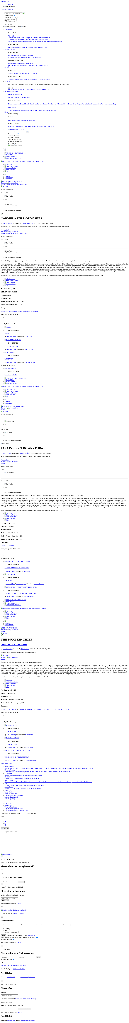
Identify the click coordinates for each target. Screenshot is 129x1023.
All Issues (27, 89)
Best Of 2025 (34, 47)
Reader (7, 928)
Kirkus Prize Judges (36, 775)
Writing (10, 97)
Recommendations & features (36, 110)
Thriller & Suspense (26, 37)
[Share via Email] (10, 169)
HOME (7, 333)
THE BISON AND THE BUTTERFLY (17, 757)
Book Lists (14, 771)
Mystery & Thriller (29, 57)
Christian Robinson (27, 223)
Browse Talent (23, 126)
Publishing (20, 97)
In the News (21, 65)
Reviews (7, 176)
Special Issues (20, 89)
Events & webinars (50, 110)
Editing (15, 97)
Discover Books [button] (9, 766)
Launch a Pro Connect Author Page (62, 782)
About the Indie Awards (15, 80)
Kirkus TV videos (57, 771)
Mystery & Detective (38, 37)
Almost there (5, 900)
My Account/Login (39, 785)
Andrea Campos (39, 584)
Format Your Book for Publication (53, 104)
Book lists (18, 47)
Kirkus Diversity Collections (13, 785)
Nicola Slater (25, 649)
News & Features (10, 19)
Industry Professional (11, 932)
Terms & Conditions (11, 793)
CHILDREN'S (9, 178)
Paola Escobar (29, 349)
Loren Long (28, 336)
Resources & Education (15, 94)
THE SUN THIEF (10, 731)
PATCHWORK (9, 359)
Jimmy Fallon (7, 453)
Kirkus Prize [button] (8, 773)
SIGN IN (11, 5)
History (45, 39)
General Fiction (13, 55)
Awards (22, 63)
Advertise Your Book (88, 104)
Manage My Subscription (25, 778)
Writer (7, 930)
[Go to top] (5, 828)
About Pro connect (33, 126)
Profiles (10, 63)
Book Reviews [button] (9, 29)
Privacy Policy (9, 792)
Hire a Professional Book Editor (14, 782)
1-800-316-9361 (11, 977)
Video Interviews (10, 21)
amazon (3, 184)
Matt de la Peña (7, 223)
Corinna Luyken (30, 362)
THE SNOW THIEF (11, 744)
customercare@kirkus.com (27, 977)
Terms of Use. (31, 935)
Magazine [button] (7, 81)
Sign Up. (20, 1012)
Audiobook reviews (11, 17)
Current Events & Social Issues (17, 41)
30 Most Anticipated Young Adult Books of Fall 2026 (30, 161)
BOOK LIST (10, 161)
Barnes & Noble (17, 184)
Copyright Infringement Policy (14, 795)
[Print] (7, 171)
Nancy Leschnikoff (31, 760)
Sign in (3, 935)
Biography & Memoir (36, 39)
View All (11, 36)
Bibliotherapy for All (11, 375)
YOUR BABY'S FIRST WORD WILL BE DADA (20, 593)
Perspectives (16, 63)
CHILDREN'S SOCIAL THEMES (11, 311)
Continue (21, 881)
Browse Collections (14, 120)
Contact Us (8, 803)
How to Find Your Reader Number (25, 999)
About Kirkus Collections (27, 120)
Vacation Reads (42, 47)
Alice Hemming (7, 649)
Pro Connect (8, 25)
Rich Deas (27, 571)
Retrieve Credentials (24, 1008)
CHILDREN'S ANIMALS (9, 709)
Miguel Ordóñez (25, 453)
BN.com (24, 184)
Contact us (8, 790)
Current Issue (12, 89)
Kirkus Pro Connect (27, 785)
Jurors (35, 73)
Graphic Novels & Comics (35, 41)
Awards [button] (7, 67)
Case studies (23, 110)
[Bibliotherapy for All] (11, 368)
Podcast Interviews (10, 23)
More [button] (6, 112)
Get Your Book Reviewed (35, 104)
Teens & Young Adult (49, 41)
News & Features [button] (10, 49)
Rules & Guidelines (40, 80)
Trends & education (14, 110)
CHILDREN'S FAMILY (30, 311)
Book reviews (9, 15)
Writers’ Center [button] (9, 780)
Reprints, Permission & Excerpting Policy (11, 798)
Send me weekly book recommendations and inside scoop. (18, 937)
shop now (4, 183)
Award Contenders (28, 80)
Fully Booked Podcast (41, 65)
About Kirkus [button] (9, 787)
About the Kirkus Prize (27, 73)
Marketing (26, 97)
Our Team (12, 788)
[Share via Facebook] (11, 166)
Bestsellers (11, 47)
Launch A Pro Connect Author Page (105, 104)
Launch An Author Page (46, 126)
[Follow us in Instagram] (5, 823)
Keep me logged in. (7, 939)
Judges (48, 80)
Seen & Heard (29, 63)
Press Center (26, 788)
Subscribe (46, 89)
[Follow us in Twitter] (5, 821)
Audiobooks (12, 37)
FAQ (21, 788)
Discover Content (13, 126)
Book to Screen (13, 65)
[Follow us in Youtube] (5, 825)
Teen (25, 55)
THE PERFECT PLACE (12, 346)
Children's (59, 41)
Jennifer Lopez (21, 584)
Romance (47, 37)
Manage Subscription (36, 89)
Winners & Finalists (14, 73)
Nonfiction (27, 39)
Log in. (19, 903)
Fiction (18, 37)
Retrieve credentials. (19, 913)
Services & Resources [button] (11, 91)
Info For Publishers (35, 788)
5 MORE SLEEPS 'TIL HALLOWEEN (17, 568)
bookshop (9, 184)
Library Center (12, 107)
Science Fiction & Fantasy (16, 39)
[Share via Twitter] (10, 168)
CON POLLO (9, 580)
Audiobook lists (25, 47)
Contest (17, 788)
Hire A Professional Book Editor (18, 104)
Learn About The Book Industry (82, 782)
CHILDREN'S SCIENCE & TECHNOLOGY (32, 709)
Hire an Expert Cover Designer (72, 104)
